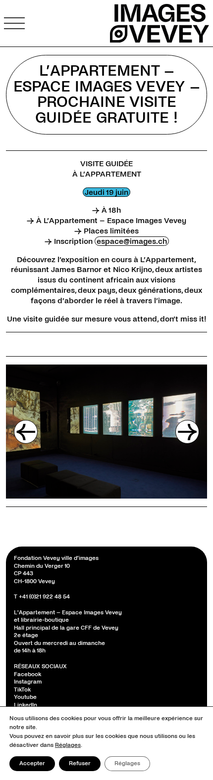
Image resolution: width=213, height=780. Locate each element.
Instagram (28, 682)
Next (187, 432)
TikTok (22, 690)
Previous (26, 432)
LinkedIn (25, 705)
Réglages (68, 745)
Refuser (80, 763)
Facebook (27, 674)
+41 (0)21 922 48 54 (44, 597)
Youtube (25, 697)
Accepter (32, 763)
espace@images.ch (132, 241)
